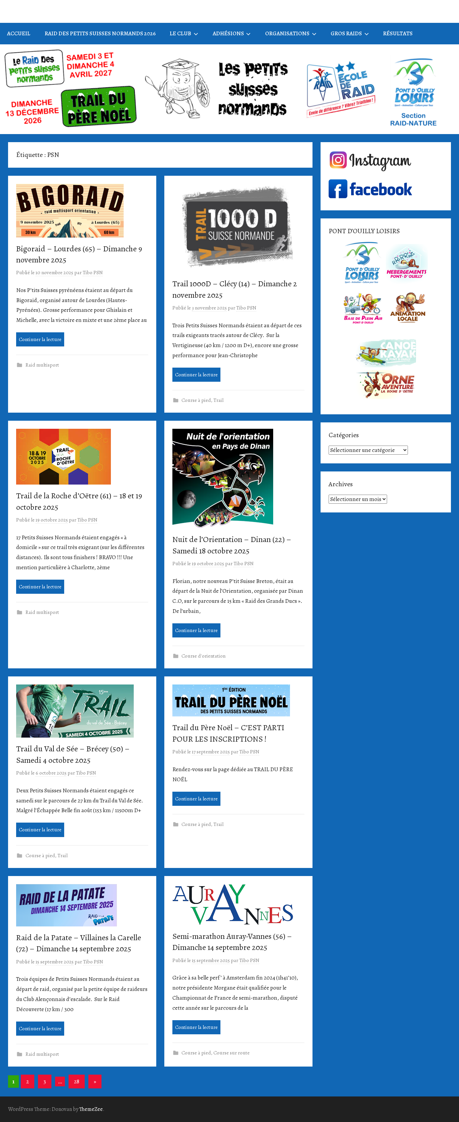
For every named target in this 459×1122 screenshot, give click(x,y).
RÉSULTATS (398, 33)
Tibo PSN (93, 272)
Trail (218, 400)
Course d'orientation (203, 656)
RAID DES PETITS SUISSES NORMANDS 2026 (100, 33)
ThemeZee (91, 1109)
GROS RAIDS (346, 33)
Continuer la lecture (40, 339)
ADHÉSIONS (228, 33)
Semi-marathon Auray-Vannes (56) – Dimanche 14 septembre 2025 (232, 942)
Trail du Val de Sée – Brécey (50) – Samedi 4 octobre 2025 (73, 754)
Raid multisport (42, 365)
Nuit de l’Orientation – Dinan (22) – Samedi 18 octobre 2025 (231, 545)
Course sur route (231, 1052)
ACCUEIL (18, 33)
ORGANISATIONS (287, 33)
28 (76, 1081)
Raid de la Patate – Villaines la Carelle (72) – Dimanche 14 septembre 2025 (78, 943)
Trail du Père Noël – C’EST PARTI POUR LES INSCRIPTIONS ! (228, 733)
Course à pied (196, 400)
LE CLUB (180, 33)
